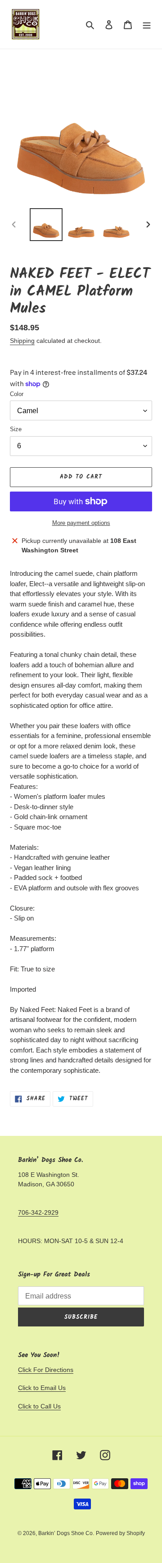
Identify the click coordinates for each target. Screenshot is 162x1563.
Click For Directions (45, 1369)
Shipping (22, 340)
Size (16, 429)
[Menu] (146, 24)
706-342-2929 (38, 1212)
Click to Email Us (42, 1387)
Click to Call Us (39, 1406)
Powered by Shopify (120, 1533)
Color (16, 394)
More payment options (81, 522)
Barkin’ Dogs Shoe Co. (66, 1533)
